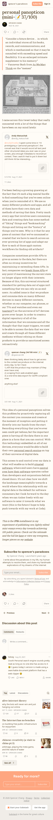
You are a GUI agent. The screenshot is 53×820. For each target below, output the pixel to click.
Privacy (29, 798)
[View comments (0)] (16, 756)
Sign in (47, 4)
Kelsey (11, 657)
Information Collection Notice (28, 581)
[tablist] (14, 632)
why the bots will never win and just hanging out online (19, 705)
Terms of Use (39, 578)
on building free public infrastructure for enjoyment (19, 725)
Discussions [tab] (23, 693)
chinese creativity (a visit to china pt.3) (18, 742)
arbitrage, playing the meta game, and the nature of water (18, 748)
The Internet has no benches (18, 720)
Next (44, 613)
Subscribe (37, 4)
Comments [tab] (8, 632)
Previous (10, 613)
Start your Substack (19, 807)
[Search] (48, 693)
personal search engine (27, 450)
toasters (7, 310)
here (21, 535)
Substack (13, 814)
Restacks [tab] (20, 632)
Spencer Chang (15, 23)
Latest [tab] (12, 693)
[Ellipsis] (49, 657)
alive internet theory (14, 700)
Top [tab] (5, 693)
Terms (36, 798)
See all (7, 762)
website (28, 539)
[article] (26, 707)
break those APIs (35, 270)
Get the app (39, 807)
